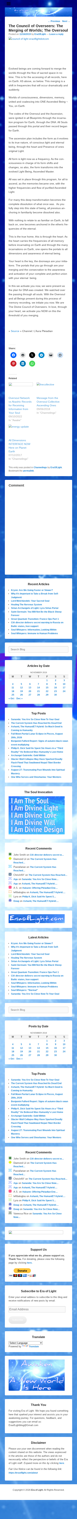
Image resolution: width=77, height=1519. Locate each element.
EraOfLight (40, 34)
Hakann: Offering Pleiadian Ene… (40, 888)
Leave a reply (56, 34)
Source (15, 331)
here (61, 1463)
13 (30, 687)
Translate (34, 1346)
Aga (15, 879)
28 (38, 695)
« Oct (11, 698)
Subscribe (17, 1319)
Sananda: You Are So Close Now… (40, 879)
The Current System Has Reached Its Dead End (36, 723)
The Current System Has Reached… (48, 875)
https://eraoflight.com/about (23, 1472)
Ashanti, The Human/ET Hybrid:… (39, 883)
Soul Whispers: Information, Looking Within (33, 629)
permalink (28, 470)
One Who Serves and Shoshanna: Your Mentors (36, 777)
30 (55, 695)
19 (21, 691)
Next (66, 21)
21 (38, 691)
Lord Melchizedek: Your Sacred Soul (30, 601)
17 (64, 687)
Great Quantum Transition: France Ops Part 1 (35, 619)
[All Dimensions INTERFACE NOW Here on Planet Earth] (21, 431)
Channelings (40, 467)
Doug (16, 901)
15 (47, 687)
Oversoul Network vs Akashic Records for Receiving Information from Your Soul (20, 405)
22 (47, 691)
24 (64, 691)
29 (47, 695)
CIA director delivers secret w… (47, 855)
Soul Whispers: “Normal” (24, 990)
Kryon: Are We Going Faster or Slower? (32, 590)
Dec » (19, 698)
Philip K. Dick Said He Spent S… (39, 896)
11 (13, 687)
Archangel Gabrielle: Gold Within (28, 755)
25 (13, 695)
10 (64, 684)
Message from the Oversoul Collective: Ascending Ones (48, 401)
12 (21, 687)
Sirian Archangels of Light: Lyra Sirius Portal (34, 608)
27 (30, 695)
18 (13, 691)
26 (21, 695)
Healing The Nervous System (26, 604)
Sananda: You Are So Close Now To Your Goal (35, 719)
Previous (54, 21)
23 (55, 691)
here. (29, 1263)
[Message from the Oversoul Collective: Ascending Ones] (49, 389)
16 (55, 687)
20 (30, 691)
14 (38, 687)
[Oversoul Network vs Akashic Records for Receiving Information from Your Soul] (21, 389)
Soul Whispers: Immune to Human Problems (34, 633)
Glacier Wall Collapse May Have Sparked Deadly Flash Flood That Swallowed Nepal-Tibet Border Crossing (36, 763)
